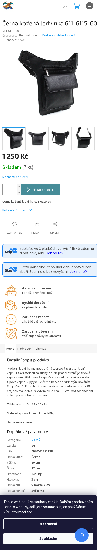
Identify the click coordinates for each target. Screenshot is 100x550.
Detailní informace (14, 210)
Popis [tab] (10, 348)
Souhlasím (48, 538)
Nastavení (48, 523)
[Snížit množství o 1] (19, 192)
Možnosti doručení (15, 177)
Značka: (16, 40)
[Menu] (89, 5)
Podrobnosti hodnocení (58, 35)
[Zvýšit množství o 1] (19, 187)
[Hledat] (65, 5)
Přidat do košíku (44, 190)
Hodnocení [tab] (24, 348)
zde (29, 512)
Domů (35, 440)
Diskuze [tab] (41, 348)
